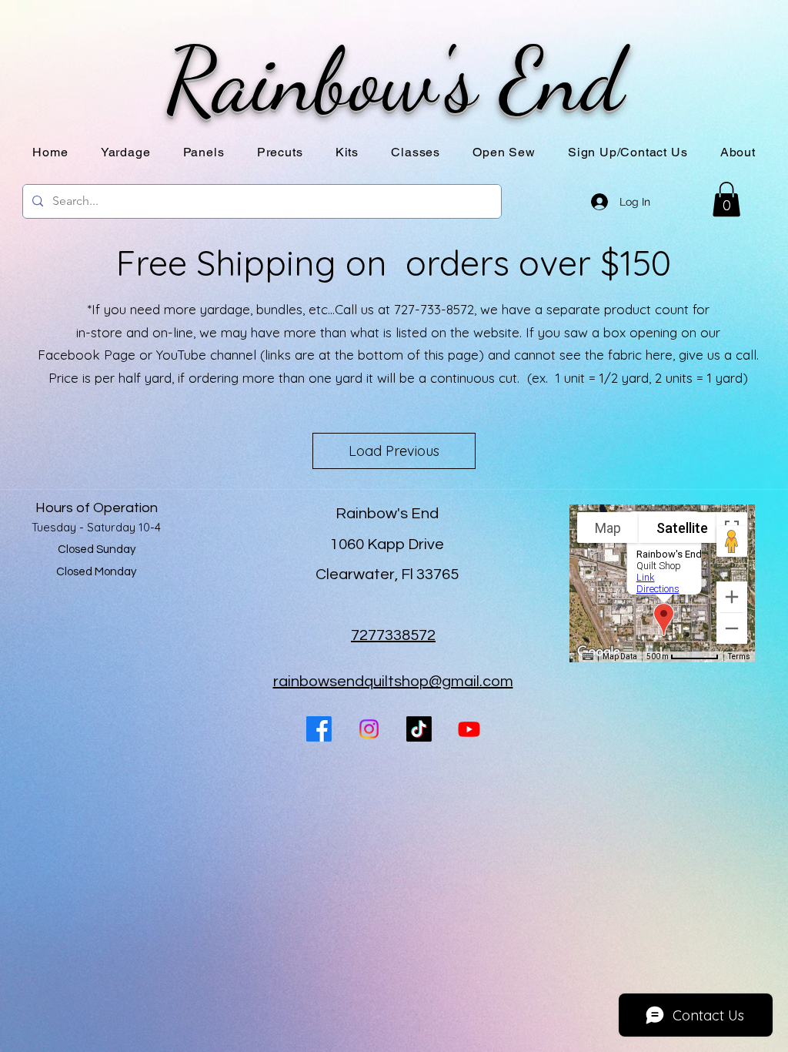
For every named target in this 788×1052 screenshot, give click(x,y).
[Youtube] (469, 729)
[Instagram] (369, 729)
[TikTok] (419, 729)
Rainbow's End (394, 80)
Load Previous (394, 451)
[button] (204, 151)
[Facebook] (319, 729)
